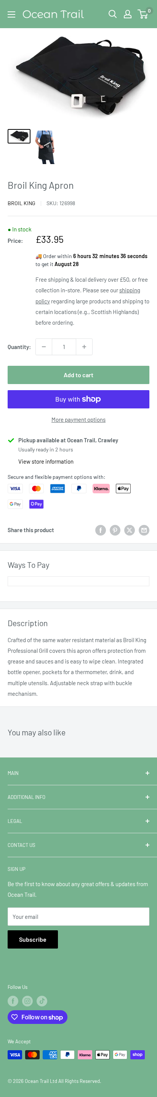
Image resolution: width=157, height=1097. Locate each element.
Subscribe (32, 939)
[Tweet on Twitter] (129, 530)
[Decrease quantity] (44, 347)
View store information (46, 461)
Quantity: (19, 346)
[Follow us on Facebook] (13, 1001)
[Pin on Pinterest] (115, 530)
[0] (143, 14)
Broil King (21, 203)
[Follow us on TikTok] (42, 1001)
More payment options (78, 419)
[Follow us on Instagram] (27, 1001)
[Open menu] (11, 14)
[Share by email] (144, 530)
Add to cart (78, 374)
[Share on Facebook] (100, 530)
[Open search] (113, 14)
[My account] (127, 14)
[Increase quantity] (84, 347)
